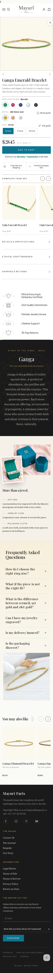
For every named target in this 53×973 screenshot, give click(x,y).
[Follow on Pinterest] (26, 821)
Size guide (46, 125)
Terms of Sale (10, 873)
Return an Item (11, 889)
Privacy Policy (10, 884)
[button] (42, 178)
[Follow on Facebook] (6, 821)
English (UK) (10, 956)
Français (8, 952)
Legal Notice (9, 868)
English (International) (30, 952)
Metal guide (45, 113)
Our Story (8, 853)
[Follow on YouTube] (36, 821)
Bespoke (7, 848)
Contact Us (8, 837)
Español (24, 956)
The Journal (9, 843)
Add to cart (26, 150)
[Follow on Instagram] (16, 821)
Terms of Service (12, 878)
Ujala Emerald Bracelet (14, 225)
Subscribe (13, 938)
